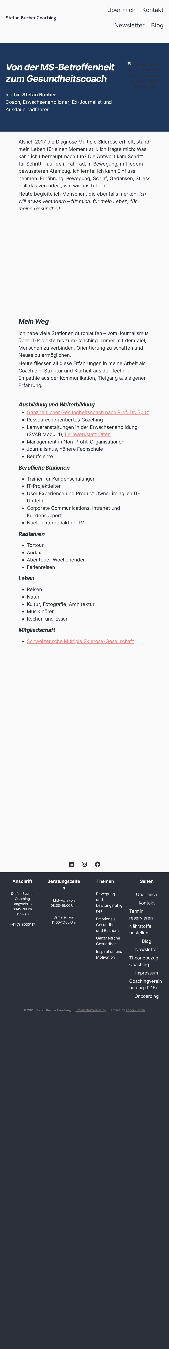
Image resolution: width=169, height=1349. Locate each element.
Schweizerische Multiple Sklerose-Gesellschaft (80, 641)
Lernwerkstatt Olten (88, 434)
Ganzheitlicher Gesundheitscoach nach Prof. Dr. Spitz (88, 412)
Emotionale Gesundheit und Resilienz (108, 925)
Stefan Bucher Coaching (31, 18)
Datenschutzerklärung (90, 1253)
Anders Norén (135, 1253)
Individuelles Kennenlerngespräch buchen (84, 846)
